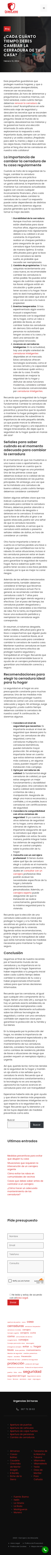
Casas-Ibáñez (14, 1456)
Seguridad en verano (34, 1376)
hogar (37, 1346)
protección (15, 1363)
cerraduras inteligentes (25, 353)
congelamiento (12, 1340)
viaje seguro (36, 1379)
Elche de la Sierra (16, 1478)
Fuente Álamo (21, 1496)
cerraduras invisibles (14, 1330)
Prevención (26, 1356)
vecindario (23, 1379)
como (11, 1336)
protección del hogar (32, 1364)
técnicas (15, 1379)
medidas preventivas (30, 1353)
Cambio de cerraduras (22, 1437)
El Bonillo (14, 1473)
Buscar (11, 1120)
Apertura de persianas (22, 1434)
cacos (24, 1322)
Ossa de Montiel (38, 1471)
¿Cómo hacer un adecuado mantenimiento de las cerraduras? (22, 1191)
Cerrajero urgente (13, 1333)
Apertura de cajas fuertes (24, 1431)
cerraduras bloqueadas (32, 1326)
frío (31, 1347)
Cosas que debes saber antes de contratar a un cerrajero (25, 1182)
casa (30, 1322)
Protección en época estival (34, 1367)
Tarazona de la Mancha (40, 1453)
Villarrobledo (40, 1463)
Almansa (15, 1451)
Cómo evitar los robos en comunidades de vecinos (21, 1175)
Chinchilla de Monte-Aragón (15, 1466)
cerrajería (24, 1333)
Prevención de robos (13, 1360)
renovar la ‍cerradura (26, 103)
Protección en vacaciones (15, 1367)
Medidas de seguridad (14, 1353)
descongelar (30, 1343)
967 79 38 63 (28, 1409)
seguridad (32, 1371)
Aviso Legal (22, 1297)
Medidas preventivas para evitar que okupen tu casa (24, 1157)
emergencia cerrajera (14, 1347)
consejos (23, 1339)
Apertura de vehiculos (22, 1427)
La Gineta (19, 1503)
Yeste (37, 1466)
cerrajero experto (22, 892)
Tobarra (38, 1457)
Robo (15, 1372)
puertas (10, 1372)
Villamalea (39, 1460)
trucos (9, 1379)
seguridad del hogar (16, 1376)
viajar (29, 1379)
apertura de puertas (14, 1322)
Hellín (16, 1499)
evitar (26, 1346)
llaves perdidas (20, 1350)
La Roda (18, 1506)
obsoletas (17, 1357)
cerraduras (15, 1326)
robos (20, 1372)
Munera (18, 1512)
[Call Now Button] (45, 1549)
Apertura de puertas (21, 1424)
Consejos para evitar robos (16, 1343)
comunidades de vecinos (24, 1337)
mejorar (10, 1357)
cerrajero (26, 1329)
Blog (7, 29)
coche (33, 1333)
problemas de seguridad (30, 1360)
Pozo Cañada (38, 1478)
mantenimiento (33, 1350)
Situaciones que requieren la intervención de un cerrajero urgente (22, 1166)
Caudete (15, 1460)
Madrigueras (20, 1509)
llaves (10, 1349)
